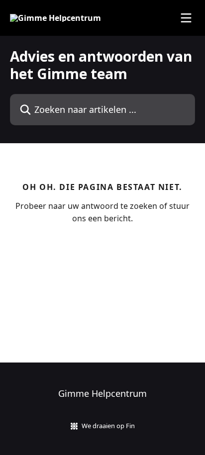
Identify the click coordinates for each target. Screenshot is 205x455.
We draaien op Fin (108, 425)
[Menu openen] (186, 18)
